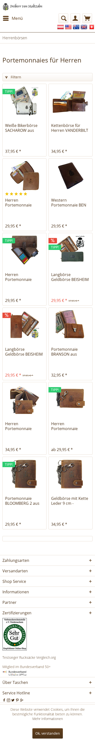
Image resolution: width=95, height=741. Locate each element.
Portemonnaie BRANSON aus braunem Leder (65, 352)
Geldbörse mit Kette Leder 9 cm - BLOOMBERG (69, 501)
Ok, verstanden (47, 733)
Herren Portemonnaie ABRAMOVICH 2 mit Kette (68, 426)
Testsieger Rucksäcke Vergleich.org (29, 657)
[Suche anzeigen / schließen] (63, 18)
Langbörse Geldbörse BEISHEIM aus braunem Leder (24, 352)
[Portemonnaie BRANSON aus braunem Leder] (70, 325)
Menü (17, 18)
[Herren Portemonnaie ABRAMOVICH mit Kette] (24, 399)
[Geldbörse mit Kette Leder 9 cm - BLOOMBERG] (70, 474)
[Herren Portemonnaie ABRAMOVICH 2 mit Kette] (70, 399)
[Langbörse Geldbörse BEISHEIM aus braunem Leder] (24, 325)
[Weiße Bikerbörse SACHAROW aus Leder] (24, 101)
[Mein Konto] (75, 18)
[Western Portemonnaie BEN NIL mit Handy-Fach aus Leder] (70, 175)
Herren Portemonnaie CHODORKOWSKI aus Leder (24, 202)
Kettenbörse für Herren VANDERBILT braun (69, 128)
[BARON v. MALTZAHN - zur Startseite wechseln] (22, 6)
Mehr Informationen (47, 718)
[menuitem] (12, 18)
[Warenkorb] (87, 18)
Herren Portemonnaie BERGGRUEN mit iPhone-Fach (20, 277)
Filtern (15, 77)
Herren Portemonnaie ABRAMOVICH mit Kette (21, 426)
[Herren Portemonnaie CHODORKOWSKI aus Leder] (24, 175)
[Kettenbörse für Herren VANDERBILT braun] (70, 101)
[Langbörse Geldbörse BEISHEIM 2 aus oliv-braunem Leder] (70, 250)
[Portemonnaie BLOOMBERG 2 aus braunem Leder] (24, 474)
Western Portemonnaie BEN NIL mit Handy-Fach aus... (69, 202)
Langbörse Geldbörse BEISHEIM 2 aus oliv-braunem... (70, 277)
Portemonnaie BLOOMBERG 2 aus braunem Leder (22, 501)
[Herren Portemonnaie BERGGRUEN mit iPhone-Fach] (24, 250)
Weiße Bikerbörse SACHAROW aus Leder (21, 128)
